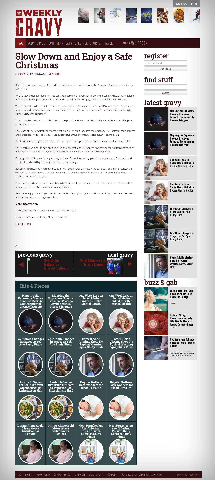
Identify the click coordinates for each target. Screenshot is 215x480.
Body (31, 43)
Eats (69, 43)
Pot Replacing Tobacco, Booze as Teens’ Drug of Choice (183, 343)
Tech (50, 43)
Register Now (181, 3)
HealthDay (41, 217)
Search (165, 92)
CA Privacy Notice (62, 474)
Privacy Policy (43, 474)
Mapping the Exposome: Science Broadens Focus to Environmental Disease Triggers (30, 301)
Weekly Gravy (24, 73)
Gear (59, 43)
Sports (95, 43)
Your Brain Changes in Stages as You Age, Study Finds (30, 341)
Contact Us (113, 474)
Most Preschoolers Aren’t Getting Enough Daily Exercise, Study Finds (91, 431)
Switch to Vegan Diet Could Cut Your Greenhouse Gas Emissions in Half (30, 386)
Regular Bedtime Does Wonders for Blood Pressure (91, 385)
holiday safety (67, 210)
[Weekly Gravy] (44, 23)
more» (173, 302)
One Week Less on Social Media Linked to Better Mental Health (91, 300)
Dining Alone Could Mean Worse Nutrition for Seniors (30, 430)
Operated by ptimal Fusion (188, 475)
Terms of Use (79, 474)
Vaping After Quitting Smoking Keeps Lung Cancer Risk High (181, 294)
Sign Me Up (165, 68)
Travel (107, 43)
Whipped (135, 43)
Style (41, 43)
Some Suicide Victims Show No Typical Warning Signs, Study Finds (91, 343)
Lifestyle (81, 43)
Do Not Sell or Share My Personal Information (142, 474)
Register (29, 474)
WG (21, 43)
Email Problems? (96, 474)
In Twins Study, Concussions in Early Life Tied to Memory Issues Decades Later (181, 319)
